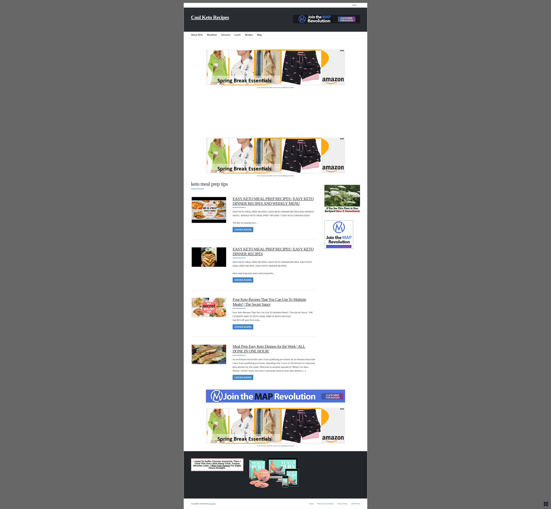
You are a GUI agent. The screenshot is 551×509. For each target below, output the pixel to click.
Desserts (225, 35)
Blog (259, 35)
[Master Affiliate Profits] (326, 23)
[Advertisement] (275, 113)
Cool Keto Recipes (210, 17)
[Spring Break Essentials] (275, 85)
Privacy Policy (342, 504)
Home (354, 5)
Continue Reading (243, 229)
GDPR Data (355, 504)
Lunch (237, 35)
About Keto (197, 35)
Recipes (249, 35)
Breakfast (212, 35)
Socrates (212, 504)
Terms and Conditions (325, 504)
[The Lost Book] (342, 213)
